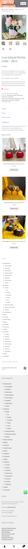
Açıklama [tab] (4, 108)
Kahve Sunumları (8, 273)
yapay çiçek (11, 100)
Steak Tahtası (8, 280)
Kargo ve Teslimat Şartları (8, 534)
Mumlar (5, 322)
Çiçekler (16, 9)
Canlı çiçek (5, 317)
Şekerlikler (7, 278)
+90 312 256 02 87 (11, 507)
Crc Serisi (7, 334)
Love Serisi (7, 346)
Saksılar (5, 329)
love (13, 98)
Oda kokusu (6, 324)
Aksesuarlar (11, 9)
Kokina (8, 297)
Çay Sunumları (8, 265)
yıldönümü (17, 100)
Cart (21, 545)
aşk (6, 98)
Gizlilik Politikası (6, 532)
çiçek (9, 98)
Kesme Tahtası (8, 275)
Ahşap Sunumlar (7, 263)
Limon (8, 300)
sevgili (22, 98)
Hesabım (4, 546)
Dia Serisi (7, 336)
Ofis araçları (6, 326)
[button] (24, 17)
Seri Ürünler (5, 331)
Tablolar (5, 353)
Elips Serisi (7, 339)
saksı (19, 98)
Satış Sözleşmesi (6, 535)
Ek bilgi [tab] (3, 113)
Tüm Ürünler (10, 96)
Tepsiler (6, 282)
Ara (14, 546)
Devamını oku (14, 169)
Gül (20, 9)
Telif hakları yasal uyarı (7, 539)
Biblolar (5, 314)
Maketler (7, 309)
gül (11, 98)
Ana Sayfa (5, 9)
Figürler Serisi (8, 341)
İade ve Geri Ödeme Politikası (9, 528)
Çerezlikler (7, 268)
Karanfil (8, 292)
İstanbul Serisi (8, 343)
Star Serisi (7, 348)
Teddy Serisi (7, 351)
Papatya (8, 302)
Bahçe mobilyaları (7, 312)
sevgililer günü (5, 100)
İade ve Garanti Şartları (7, 530)
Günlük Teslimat (7, 319)
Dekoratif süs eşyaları (10, 307)
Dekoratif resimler (9, 304)
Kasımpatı (9, 295)
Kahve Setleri (8, 270)
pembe (16, 98)
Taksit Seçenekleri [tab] (6, 117)
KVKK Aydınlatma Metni (7, 537)
